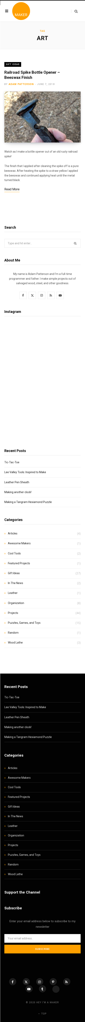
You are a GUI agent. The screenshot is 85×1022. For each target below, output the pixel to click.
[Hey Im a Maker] (21, 11)
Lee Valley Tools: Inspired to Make (25, 472)
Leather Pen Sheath (16, 482)
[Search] (74, 11)
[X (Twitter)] (26, 981)
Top (44, 1013)
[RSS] (66, 981)
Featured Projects (19, 563)
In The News (15, 583)
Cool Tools (14, 553)
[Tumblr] (42, 988)
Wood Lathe (15, 642)
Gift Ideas (13, 64)
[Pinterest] (53, 981)
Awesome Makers (19, 543)
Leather (13, 593)
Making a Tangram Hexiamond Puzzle (28, 502)
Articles (12, 533)
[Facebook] (12, 981)
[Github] (56, 989)
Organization (16, 603)
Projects (13, 612)
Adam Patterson (21, 84)
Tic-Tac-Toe (11, 462)
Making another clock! (17, 492)
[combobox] (42, 243)
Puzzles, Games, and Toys (24, 622)
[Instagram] (39, 981)
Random (13, 632)
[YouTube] (29, 988)
